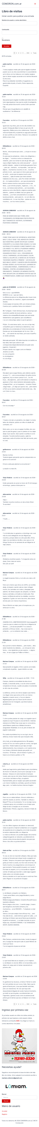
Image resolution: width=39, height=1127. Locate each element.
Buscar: (4, 1094)
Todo (34, 53)
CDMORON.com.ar (12, 3)
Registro (4, 1114)
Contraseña (5, 29)
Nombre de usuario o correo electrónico (14, 20)
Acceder (4, 1111)
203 (28, 53)
